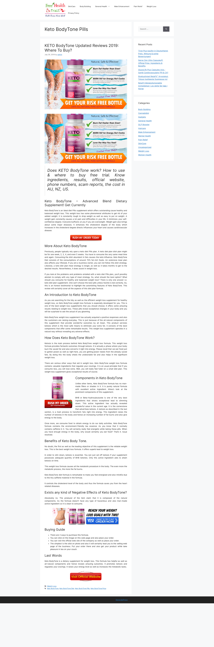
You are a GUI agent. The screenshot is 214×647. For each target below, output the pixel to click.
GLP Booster (143, 124)
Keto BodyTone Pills (82, 588)
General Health (101, 6)
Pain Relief (138, 6)
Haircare (142, 128)
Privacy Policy (73, 13)
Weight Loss (151, 6)
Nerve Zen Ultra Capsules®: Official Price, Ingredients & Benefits (150, 63)
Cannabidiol (143, 113)
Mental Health (144, 136)
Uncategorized (144, 147)
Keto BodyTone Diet (66, 588)
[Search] (166, 29)
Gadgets (142, 117)
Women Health (144, 155)
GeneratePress (122, 600)
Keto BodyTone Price (98, 588)
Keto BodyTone (53, 588)
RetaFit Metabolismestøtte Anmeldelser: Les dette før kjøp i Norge (152, 86)
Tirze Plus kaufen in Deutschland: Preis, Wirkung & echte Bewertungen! (153, 54)
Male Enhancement (121, 6)
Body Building (85, 6)
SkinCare (71, 6)
